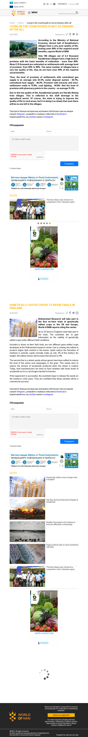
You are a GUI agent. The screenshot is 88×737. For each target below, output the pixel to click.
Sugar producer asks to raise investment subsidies (62, 546)
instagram (48, 117)
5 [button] (49, 223)
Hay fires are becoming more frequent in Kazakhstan (62, 501)
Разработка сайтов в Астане (67, 735)
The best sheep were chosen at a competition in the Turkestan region (60, 568)
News (20, 23)
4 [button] (46, 223)
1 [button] (38, 223)
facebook (60, 114)
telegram (21, 114)
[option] (26, 3)
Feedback (62, 4)
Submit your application (61, 715)
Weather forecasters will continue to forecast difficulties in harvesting (60, 523)
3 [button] (44, 223)
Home (12, 23)
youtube (32, 117)
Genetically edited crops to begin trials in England (61, 201)
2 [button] (41, 223)
